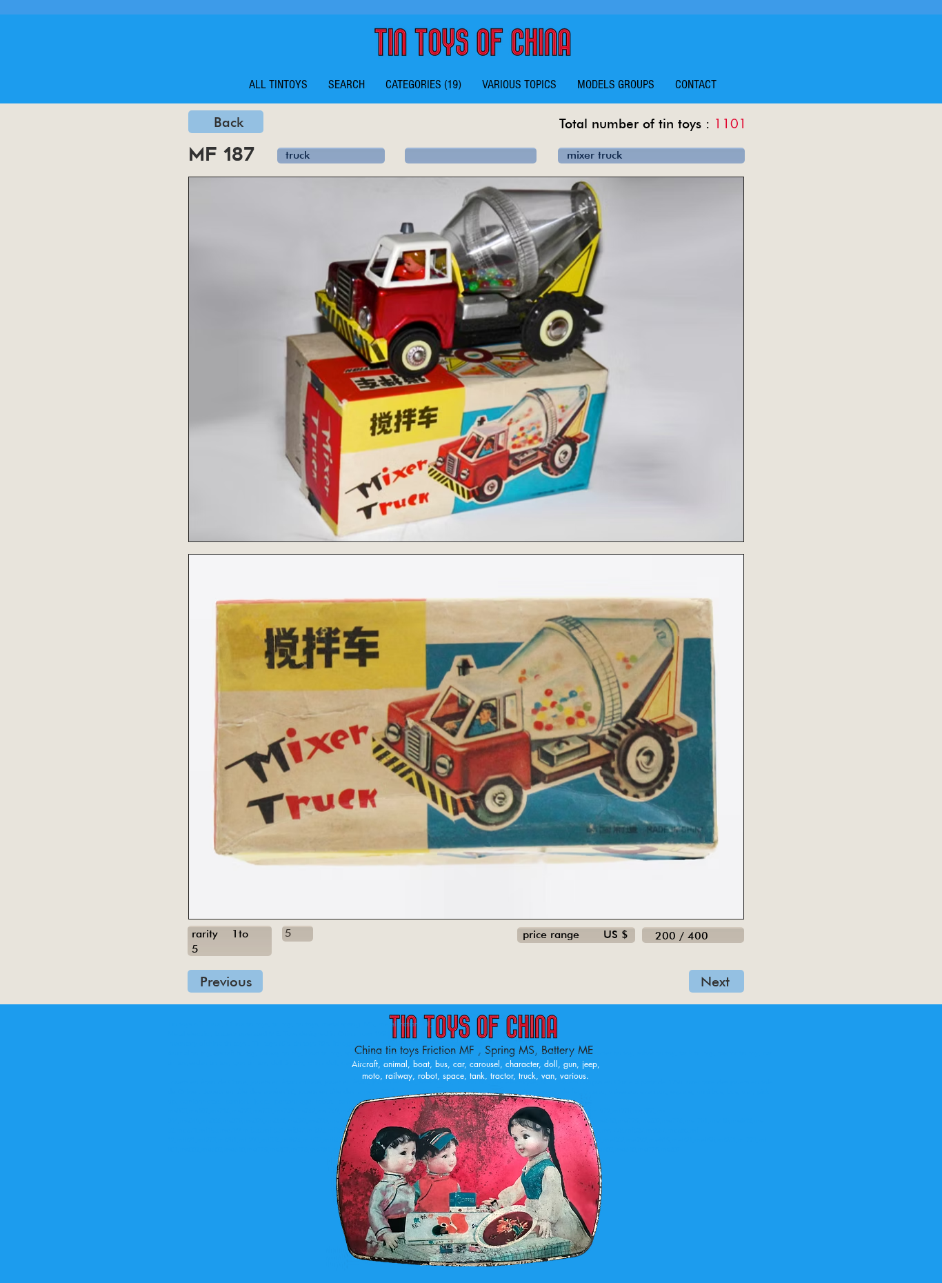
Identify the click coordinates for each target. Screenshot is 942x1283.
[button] (423, 84)
